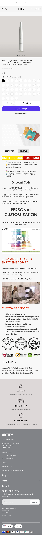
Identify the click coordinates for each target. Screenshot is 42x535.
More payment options (21, 113)
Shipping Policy (6, 510)
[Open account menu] (31, 9)
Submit (34, 502)
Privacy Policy (5, 513)
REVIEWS (23, 151)
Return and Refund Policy (9, 508)
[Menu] (2, 9)
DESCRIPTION (9, 151)
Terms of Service (6, 515)
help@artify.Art (9, 458)
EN (20, 526)
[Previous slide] (4, 3)
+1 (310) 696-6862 (10, 455)
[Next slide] (38, 3)
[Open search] (6, 9)
